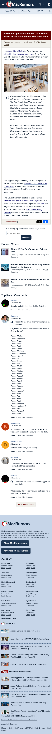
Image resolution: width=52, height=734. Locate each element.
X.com (8, 568)
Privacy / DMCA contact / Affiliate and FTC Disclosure (19, 720)
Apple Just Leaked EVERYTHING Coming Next (30, 639)
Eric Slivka (30, 563)
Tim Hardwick (31, 582)
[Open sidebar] (49, 4)
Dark (3, 730)
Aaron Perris (30, 610)
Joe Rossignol (31, 572)
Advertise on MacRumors (16, 551)
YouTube (10, 623)
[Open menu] (3, 4)
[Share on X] (39, 221)
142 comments (11, 222)
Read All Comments (26, 504)
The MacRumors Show (20, 671)
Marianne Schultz (32, 591)
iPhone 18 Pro (9, 11)
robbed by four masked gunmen (18, 54)
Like (23, 310)
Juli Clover (5, 572)
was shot (40, 203)
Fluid (31, 728)
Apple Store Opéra (15, 51)
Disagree (29, 310)
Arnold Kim (5, 563)
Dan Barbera (5, 601)
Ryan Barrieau (31, 601)
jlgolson (14, 316)
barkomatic (15, 423)
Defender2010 (16, 442)
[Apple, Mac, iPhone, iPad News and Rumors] (20, 7)
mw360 (14, 300)
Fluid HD (37, 728)
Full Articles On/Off (21, 728)
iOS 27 (40, 11)
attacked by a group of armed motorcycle (22, 201)
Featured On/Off (7, 728)
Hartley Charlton (7, 591)
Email (3, 568)
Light (48, 728)
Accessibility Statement (9, 724)
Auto (43, 728)
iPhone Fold (26, 11)
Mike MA (14, 457)
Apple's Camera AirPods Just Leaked (25, 631)
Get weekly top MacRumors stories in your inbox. (26, 229)
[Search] (44, 4)
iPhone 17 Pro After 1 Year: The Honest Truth (29, 664)
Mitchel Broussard (8, 582)
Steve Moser (5, 610)
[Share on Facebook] (45, 221)
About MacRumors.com (15, 543)
